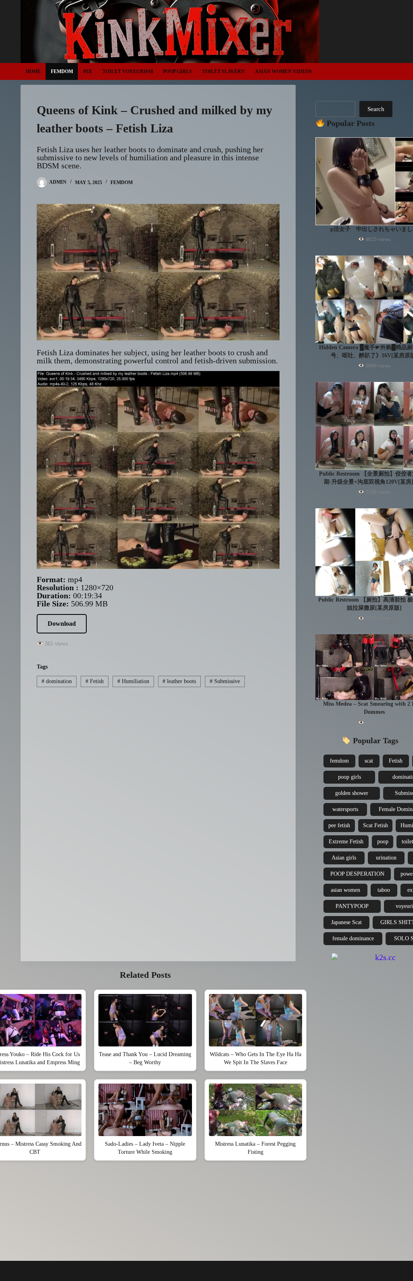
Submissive (225, 681)
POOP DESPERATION (357, 874)
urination (386, 858)
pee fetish (339, 825)
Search (375, 109)
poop (382, 842)
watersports (345, 809)
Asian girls (344, 858)
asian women (345, 890)
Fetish (95, 681)
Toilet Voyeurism (127, 71)
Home (33, 71)
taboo (384, 890)
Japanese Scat (346, 922)
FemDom (62, 71)
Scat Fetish (375, 825)
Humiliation (133, 681)
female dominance (353, 938)
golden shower (351, 793)
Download (62, 623)
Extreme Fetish (346, 842)
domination (57, 681)
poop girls (349, 777)
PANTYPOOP (352, 906)
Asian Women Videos (283, 71)
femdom (339, 761)
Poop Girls (177, 71)
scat (369, 761)
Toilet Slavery (223, 71)
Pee (87, 71)
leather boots (179, 681)
